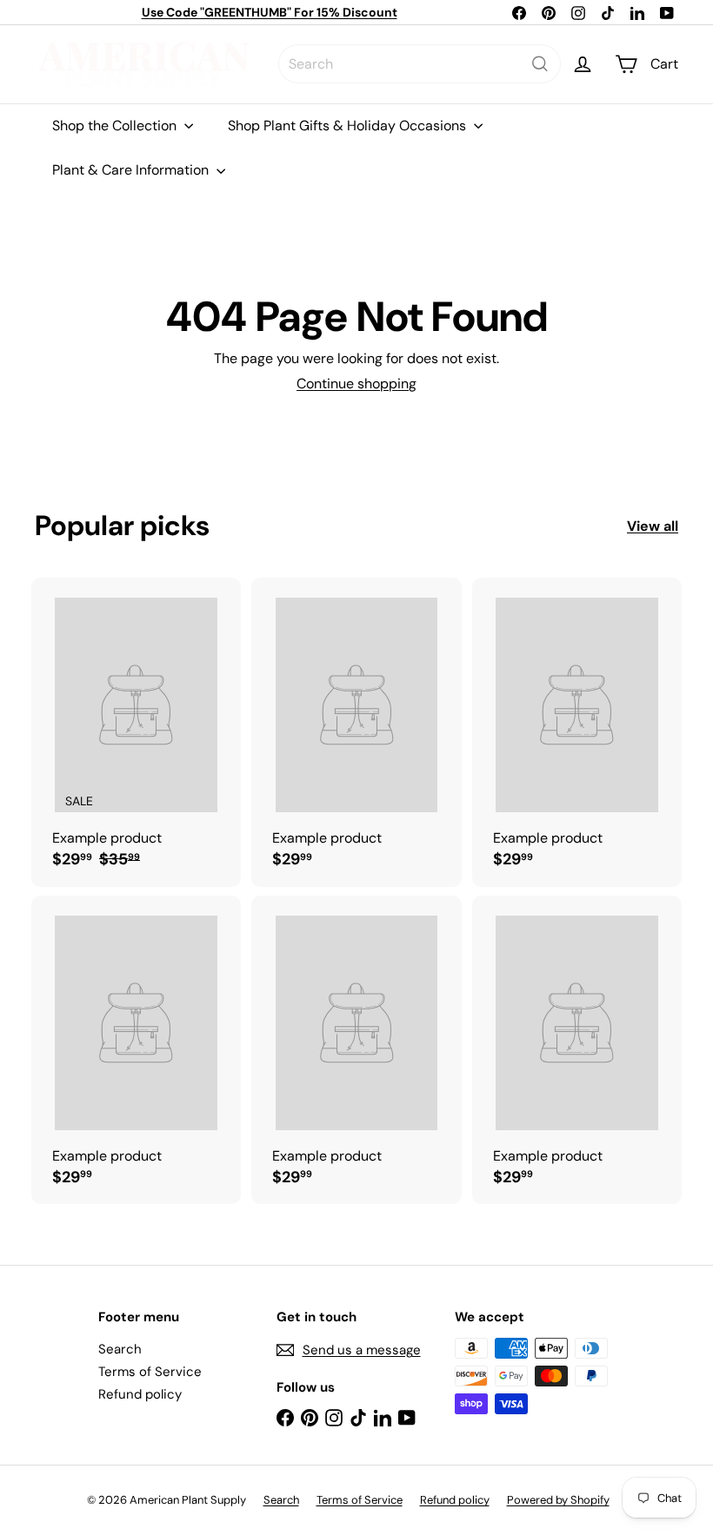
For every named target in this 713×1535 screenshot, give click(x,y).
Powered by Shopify (558, 1499)
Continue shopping (356, 383)
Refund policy (140, 1394)
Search (120, 1349)
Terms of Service (150, 1371)
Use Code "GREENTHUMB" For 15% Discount (269, 12)
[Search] (540, 63)
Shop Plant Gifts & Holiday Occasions (349, 125)
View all (652, 526)
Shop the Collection (116, 125)
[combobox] (419, 63)
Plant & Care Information (132, 170)
